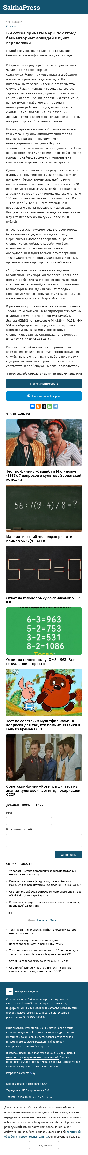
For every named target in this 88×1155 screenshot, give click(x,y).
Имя (9, 813)
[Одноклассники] (38, 406)
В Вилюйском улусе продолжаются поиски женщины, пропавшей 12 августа (44, 903)
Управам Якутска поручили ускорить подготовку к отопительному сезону (42, 872)
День (31, 920)
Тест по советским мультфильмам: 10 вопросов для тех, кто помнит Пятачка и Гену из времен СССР (43, 724)
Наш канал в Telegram (46, 396)
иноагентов (13, 1057)
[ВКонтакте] (32, 406)
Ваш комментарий (19, 829)
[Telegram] (55, 406)
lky (32, 1073)
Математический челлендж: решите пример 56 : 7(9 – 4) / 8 (39, 538)
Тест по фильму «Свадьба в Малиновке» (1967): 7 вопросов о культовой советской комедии (43, 475)
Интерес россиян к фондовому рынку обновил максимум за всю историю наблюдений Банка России (45, 883)
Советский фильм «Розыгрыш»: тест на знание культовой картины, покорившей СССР (43, 790)
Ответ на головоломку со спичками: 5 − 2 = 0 (43, 600)
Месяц (54, 920)
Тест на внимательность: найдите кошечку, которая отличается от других (43, 931)
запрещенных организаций (41, 1057)
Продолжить (44, 1145)
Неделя (42, 920)
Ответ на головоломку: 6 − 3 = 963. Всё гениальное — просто (40, 661)
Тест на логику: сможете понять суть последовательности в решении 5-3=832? (36, 942)
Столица (11, 26)
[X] (44, 406)
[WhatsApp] (49, 406)
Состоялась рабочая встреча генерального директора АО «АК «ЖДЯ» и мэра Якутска (45, 893)
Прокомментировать (44, 383)
